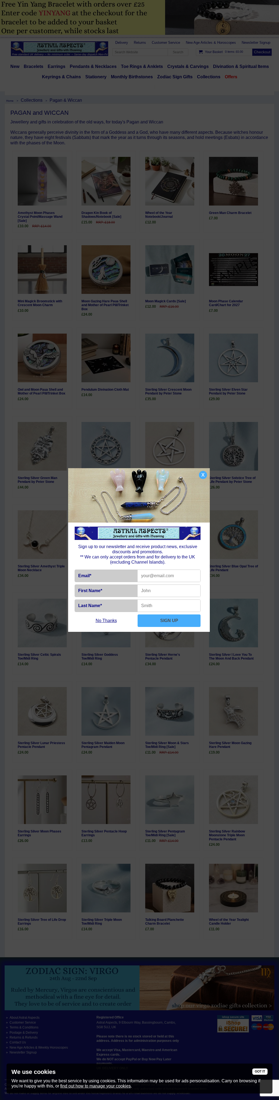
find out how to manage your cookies (95, 1086)
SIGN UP (169, 620)
